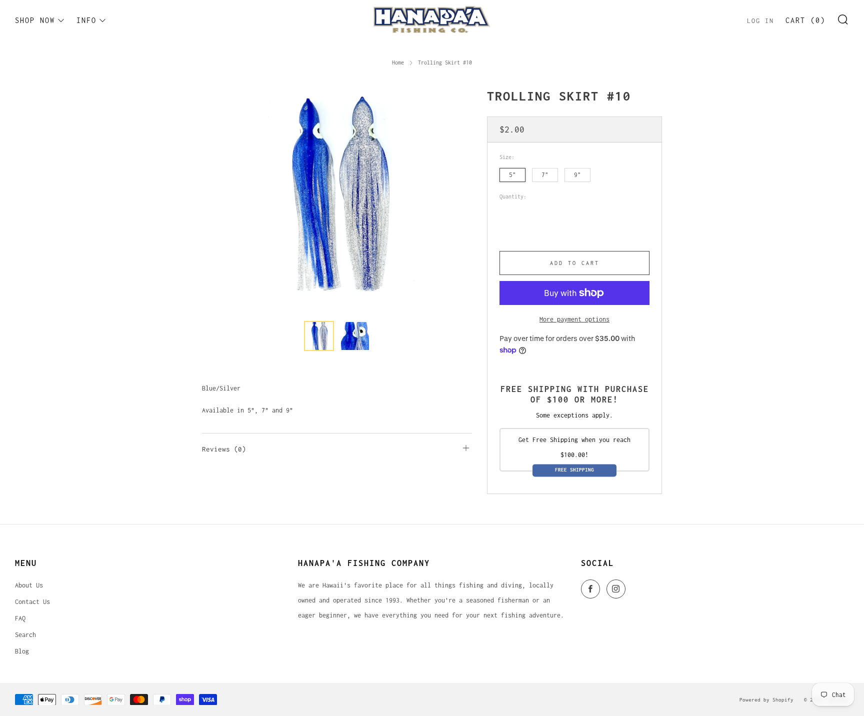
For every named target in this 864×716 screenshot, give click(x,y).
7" (545, 175)
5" (512, 175)
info (86, 20)
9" (577, 175)
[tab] (319, 336)
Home (398, 63)
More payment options (575, 319)
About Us (29, 585)
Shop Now (35, 20)
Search (25, 634)
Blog (22, 651)
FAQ (20, 618)
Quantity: (513, 197)
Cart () (806, 20)
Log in (760, 20)
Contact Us (32, 602)
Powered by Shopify (767, 699)
